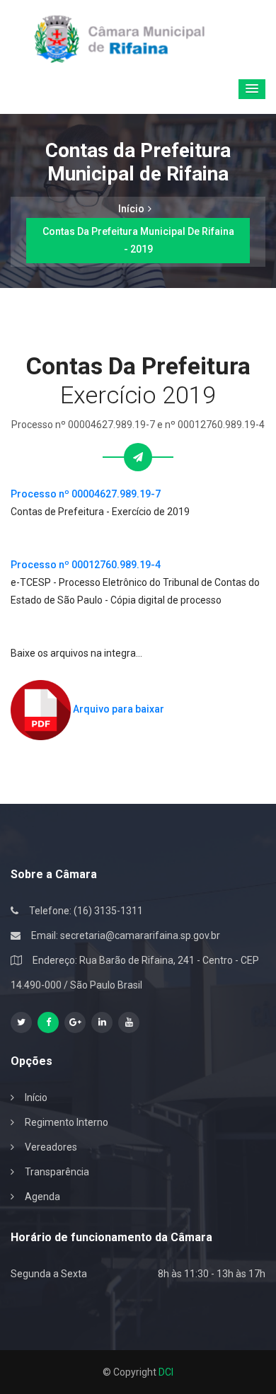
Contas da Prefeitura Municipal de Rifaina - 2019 (138, 240)
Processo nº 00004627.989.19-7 (86, 494)
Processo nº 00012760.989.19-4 (86, 564)
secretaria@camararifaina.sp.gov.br (140, 935)
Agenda (42, 1196)
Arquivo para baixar (117, 709)
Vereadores (51, 1147)
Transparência (57, 1171)
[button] (251, 89)
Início (131, 208)
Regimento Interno (66, 1122)
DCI (166, 1372)
